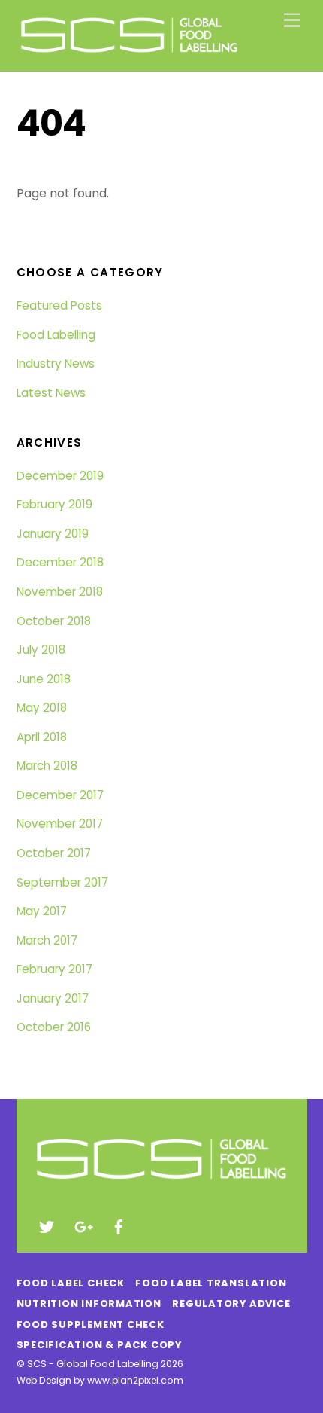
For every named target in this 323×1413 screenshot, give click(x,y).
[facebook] (119, 1225)
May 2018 (42, 708)
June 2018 (44, 679)
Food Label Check (71, 1283)
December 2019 (60, 476)
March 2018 (47, 766)
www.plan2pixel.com (135, 1380)
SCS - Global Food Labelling (92, 1363)
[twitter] (47, 1225)
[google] (83, 1225)
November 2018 (60, 592)
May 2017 (42, 911)
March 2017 (47, 940)
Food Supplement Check (91, 1324)
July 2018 (41, 650)
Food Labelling (56, 335)
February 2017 (54, 969)
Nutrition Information (89, 1303)
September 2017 (62, 882)
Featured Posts (59, 305)
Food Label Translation (210, 1283)
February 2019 (54, 504)
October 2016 (54, 1027)
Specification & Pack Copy (99, 1345)
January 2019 (53, 534)
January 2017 (53, 998)
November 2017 (60, 824)
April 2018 (42, 737)
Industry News (56, 363)
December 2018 (60, 562)
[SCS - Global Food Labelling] (129, 52)
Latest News (51, 393)
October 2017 (54, 853)
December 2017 (60, 795)
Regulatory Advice (231, 1303)
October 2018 (54, 621)
